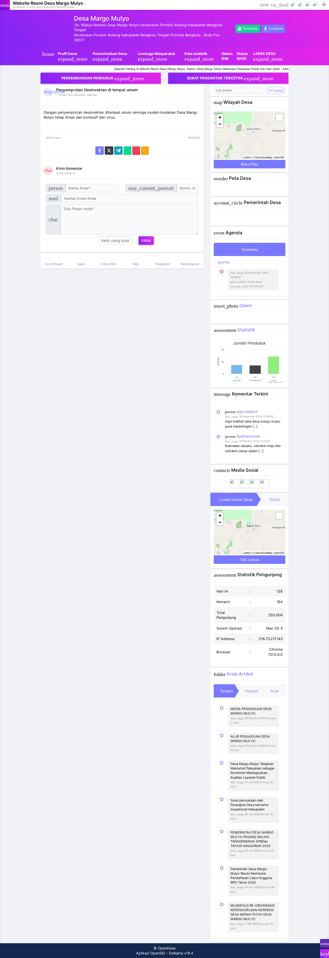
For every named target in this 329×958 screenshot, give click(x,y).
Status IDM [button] (227, 56)
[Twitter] (109, 150)
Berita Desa (53, 137)
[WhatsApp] (315, 4)
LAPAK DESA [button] (268, 56)
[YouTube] (300, 4)
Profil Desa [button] (73, 56)
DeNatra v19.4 (181, 953)
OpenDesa (166, 948)
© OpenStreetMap (262, 157)
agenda (242, 274)
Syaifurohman (248, 428)
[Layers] (279, 117)
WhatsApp (250, 28)
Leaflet (246, 157)
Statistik (246, 329)
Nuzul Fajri (245, 452)
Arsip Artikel (239, 674)
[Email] (136, 150)
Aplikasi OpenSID (150, 953)
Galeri (245, 305)
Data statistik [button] (199, 56)
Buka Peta (249, 164)
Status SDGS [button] (242, 56)
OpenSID (279, 157)
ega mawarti (247, 403)
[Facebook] (293, 4)
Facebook (275, 28)
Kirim (146, 240)
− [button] (219, 124)
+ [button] (219, 117)
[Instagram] (308, 4)
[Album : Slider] (249, 317)
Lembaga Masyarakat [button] (156, 56)
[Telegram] (118, 150)
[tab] (249, 249)
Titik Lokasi (249, 559)
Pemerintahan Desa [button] (110, 56)
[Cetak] (145, 150)
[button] (264, 5)
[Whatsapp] (127, 150)
